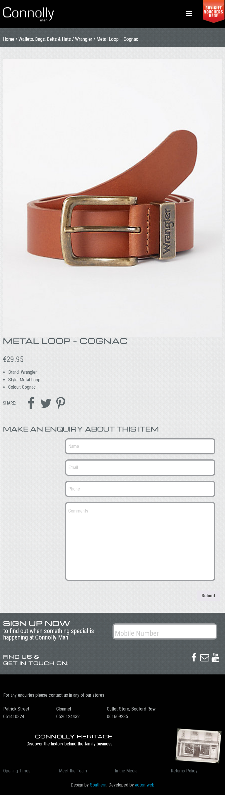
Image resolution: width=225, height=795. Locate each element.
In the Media (126, 771)
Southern (98, 785)
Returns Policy (184, 771)
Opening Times (16, 771)
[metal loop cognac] (112, 198)
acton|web (144, 785)
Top (211, 781)
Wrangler (83, 39)
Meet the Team (73, 771)
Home (8, 39)
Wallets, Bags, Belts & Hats (44, 39)
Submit (208, 595)
